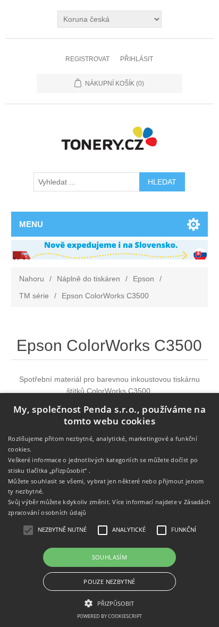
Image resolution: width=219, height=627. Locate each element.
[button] (109, 602)
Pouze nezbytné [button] (109, 582)
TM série (34, 295)
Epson (143, 278)
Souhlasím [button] (110, 557)
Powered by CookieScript (109, 616)
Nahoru (31, 278)
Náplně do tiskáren (88, 278)
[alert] (109, 510)
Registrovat (87, 59)
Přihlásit (136, 59)
